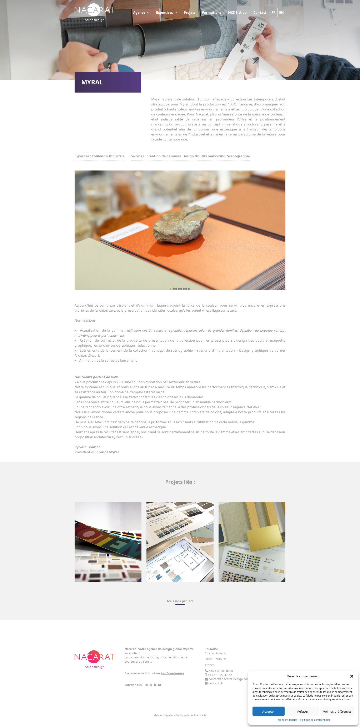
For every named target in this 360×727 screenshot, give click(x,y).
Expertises (164, 12)
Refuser (302, 711)
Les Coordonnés (172, 673)
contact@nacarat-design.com (229, 679)
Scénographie (238, 156)
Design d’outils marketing (203, 156)
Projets (189, 12)
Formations (211, 12)
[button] (352, 676)
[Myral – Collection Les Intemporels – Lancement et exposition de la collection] (180, 230)
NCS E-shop (237, 12)
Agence (139, 12)
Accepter (268, 711)
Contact (259, 12)
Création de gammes (163, 156)
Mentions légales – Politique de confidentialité (304, 720)
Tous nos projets (180, 601)
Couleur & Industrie (108, 156)
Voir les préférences (337, 711)
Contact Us (215, 683)
